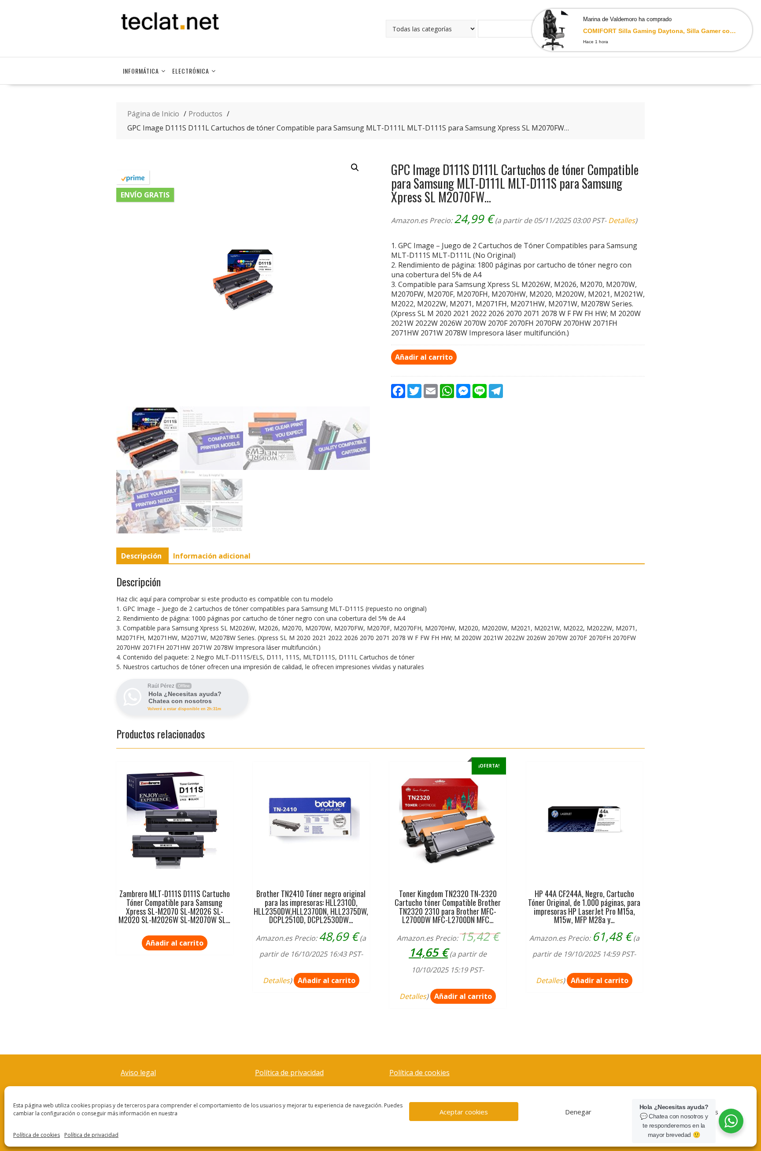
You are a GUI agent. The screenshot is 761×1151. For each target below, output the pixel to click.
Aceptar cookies (464, 1111)
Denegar (578, 1111)
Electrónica (190, 70)
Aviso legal (138, 1072)
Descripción (141, 556)
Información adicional (212, 556)
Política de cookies (36, 1135)
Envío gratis (145, 195)
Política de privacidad (91, 1135)
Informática (141, 70)
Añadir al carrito (424, 357)
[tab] (141, 556)
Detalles (621, 220)
